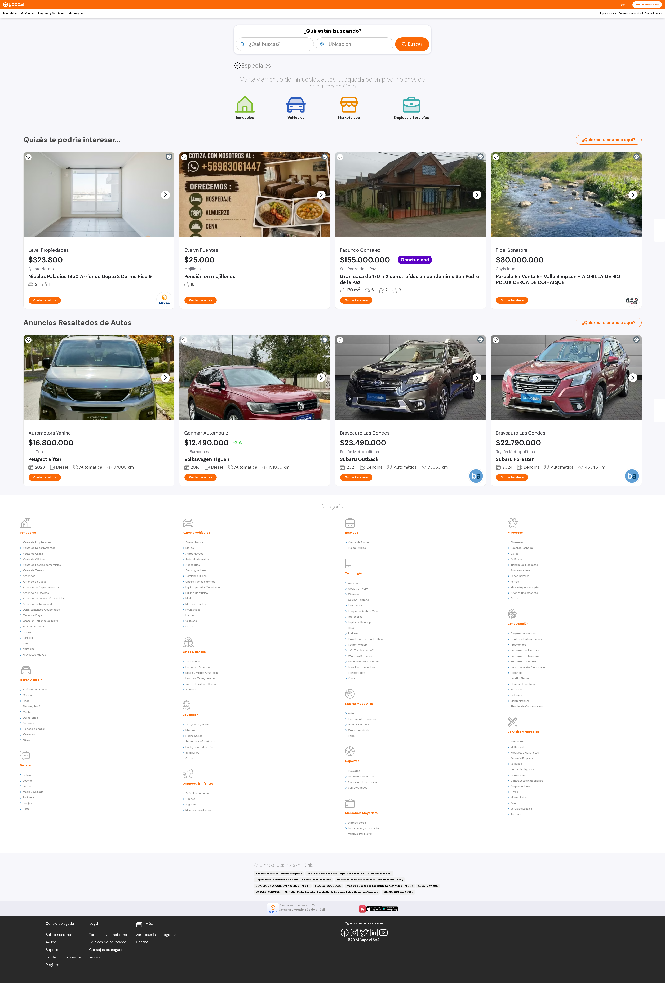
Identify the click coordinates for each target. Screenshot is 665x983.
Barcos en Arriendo (197, 667)
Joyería (27, 780)
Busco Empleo (357, 548)
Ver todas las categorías (156, 934)
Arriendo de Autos (197, 559)
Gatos (514, 553)
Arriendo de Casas (34, 581)
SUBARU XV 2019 (428, 885)
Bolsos (27, 775)
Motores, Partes (195, 604)
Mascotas (515, 532)
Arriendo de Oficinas (36, 593)
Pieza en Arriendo (34, 626)
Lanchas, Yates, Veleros (200, 678)
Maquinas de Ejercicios (362, 782)
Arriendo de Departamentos (41, 587)
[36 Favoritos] (28, 157)
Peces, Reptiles (520, 576)
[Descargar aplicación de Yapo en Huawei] (362, 909)
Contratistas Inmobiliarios (527, 639)
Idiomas (190, 730)
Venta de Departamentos (39, 548)
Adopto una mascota (524, 593)
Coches (190, 799)
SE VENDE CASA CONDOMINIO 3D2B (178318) (282, 885)
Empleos (351, 532)
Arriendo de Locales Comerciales (44, 598)
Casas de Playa (32, 615)
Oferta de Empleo (359, 542)
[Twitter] (364, 932)
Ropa (26, 809)
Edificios (28, 632)
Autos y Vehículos (196, 532)
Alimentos (517, 542)
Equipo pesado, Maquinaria (202, 587)
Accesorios (192, 565)
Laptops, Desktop (359, 622)
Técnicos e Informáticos (200, 741)
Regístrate (54, 964)
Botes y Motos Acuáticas (201, 673)
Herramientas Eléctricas (526, 650)
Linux (351, 628)
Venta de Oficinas (34, 559)
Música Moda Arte (359, 704)
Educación (190, 715)
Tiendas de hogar (34, 729)
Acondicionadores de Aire (364, 661)
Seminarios (192, 752)
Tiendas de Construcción (527, 706)
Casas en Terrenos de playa (40, 621)
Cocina (27, 695)
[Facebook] (344, 932)
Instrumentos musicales (363, 719)
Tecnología (353, 573)
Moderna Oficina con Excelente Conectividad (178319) (370, 879)
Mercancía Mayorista (361, 813)
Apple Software (358, 588)
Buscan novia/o (520, 570)
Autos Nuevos (194, 553)
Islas (25, 643)
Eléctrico (516, 673)
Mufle (188, 598)
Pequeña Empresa (522, 758)
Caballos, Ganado (522, 548)
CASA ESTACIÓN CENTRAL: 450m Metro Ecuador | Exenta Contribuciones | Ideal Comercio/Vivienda (317, 891)
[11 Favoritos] (340, 157)
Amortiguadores (195, 570)
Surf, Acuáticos (357, 787)
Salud (514, 803)
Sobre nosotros (59, 934)
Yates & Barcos (194, 652)
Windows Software (360, 656)
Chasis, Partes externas (200, 581)
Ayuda (51, 942)
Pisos (26, 701)
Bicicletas (354, 771)
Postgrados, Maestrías (199, 747)
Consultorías (519, 775)
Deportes (352, 761)
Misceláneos (518, 645)
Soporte (52, 949)
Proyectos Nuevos (34, 654)
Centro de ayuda (653, 13)
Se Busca (191, 621)
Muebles (28, 712)
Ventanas (29, 734)
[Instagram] (354, 932)
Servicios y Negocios (523, 732)
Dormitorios (30, 717)
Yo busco (191, 689)
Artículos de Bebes (35, 689)
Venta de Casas (33, 553)
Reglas (94, 957)
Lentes (27, 786)
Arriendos (29, 576)
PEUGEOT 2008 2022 (328, 885)
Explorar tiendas (608, 13)
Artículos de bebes (197, 793)
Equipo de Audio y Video (363, 611)
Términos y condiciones (109, 934)
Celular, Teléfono (358, 600)
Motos (189, 548)
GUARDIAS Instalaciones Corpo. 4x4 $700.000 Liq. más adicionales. (349, 873)
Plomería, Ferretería (523, 684)
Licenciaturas (193, 736)
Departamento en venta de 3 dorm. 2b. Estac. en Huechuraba (293, 879)
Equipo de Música (196, 593)
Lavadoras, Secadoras (362, 667)
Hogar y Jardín (31, 680)
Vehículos (27, 13)
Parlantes (354, 633)
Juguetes (191, 804)
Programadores (520, 786)
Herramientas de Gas (524, 661)
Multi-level (517, 747)
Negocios (29, 649)
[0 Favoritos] (184, 157)
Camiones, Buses (196, 576)
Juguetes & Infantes (198, 783)
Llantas (190, 615)
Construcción (518, 624)
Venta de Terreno (34, 570)
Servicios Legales (521, 809)
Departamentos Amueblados (41, 610)
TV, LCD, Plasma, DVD (361, 650)
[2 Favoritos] (184, 340)
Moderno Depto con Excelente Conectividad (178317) (380, 885)
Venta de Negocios (523, 769)
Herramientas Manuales (525, 656)
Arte (351, 713)
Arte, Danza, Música (197, 724)
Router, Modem (357, 645)
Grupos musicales (359, 730)
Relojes (27, 803)
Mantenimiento (520, 701)
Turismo (516, 814)
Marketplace (77, 13)
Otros (26, 740)
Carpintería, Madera (523, 633)
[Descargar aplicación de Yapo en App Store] (374, 908)
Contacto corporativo (64, 957)
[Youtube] (383, 932)
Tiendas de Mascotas (524, 565)
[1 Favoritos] (496, 157)
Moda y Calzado (33, 792)
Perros (515, 581)
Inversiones (518, 741)
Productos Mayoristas (525, 752)
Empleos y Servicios (51, 13)
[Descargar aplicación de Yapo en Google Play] (390, 908)
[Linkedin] (374, 932)
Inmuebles (10, 13)
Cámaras (353, 594)
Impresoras (355, 616)
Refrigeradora (356, 673)
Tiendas (142, 942)
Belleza (25, 765)
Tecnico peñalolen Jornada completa (279, 873)
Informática (355, 605)
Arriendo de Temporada (38, 604)
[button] (165, 194)
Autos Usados (194, 542)
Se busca (28, 723)
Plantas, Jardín (32, 706)
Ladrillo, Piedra (520, 678)
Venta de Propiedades (37, 542)
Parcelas (28, 638)
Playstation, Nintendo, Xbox (365, 639)
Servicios (516, 689)
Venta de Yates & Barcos (201, 684)
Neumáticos (193, 610)
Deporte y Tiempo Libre (363, 776)
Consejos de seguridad (631, 13)
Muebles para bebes (198, 810)
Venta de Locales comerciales (42, 565)
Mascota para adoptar (525, 587)
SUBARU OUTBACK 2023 (398, 891)
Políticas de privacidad (107, 942)
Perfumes (29, 797)
